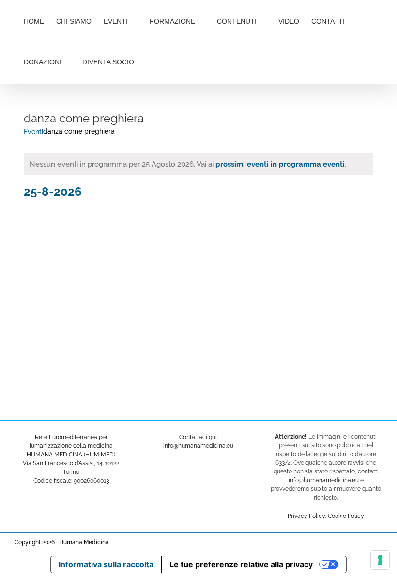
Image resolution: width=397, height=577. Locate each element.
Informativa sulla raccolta (106, 564)
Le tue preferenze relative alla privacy (241, 564)
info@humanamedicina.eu (324, 480)
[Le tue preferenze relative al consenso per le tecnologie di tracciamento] (380, 560)
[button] (166, 61)
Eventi (33, 132)
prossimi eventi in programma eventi (280, 164)
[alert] (198, 164)
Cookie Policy (346, 516)
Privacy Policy (306, 516)
